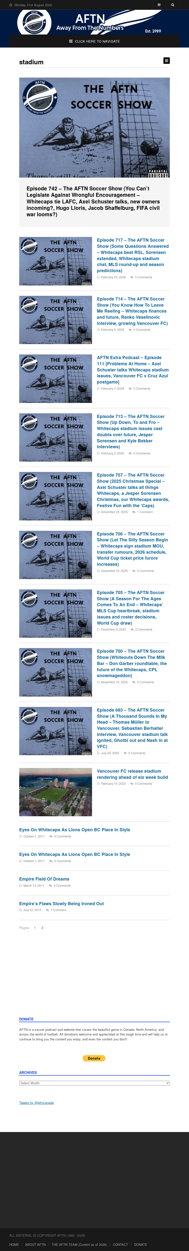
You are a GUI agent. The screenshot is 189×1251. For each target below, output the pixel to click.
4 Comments (62, 836)
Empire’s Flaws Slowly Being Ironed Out (61, 903)
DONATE (140, 1244)
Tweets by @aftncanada (36, 1102)
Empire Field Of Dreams (44, 879)
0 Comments (143, 277)
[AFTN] (94, 22)
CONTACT (120, 1244)
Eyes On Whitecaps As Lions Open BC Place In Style (74, 829)
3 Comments (62, 885)
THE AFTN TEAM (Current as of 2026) (79, 1244)
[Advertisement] (94, 979)
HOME (14, 1244)
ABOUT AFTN (35, 1244)
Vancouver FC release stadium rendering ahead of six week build (132, 774)
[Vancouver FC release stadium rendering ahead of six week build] (55, 792)
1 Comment (145, 512)
